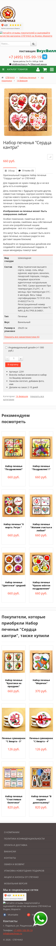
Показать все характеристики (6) (21, 336)
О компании (11, 832)
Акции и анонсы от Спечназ (21, 877)
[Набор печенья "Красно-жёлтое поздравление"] (41, 563)
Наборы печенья (27, 77)
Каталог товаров (17, 69)
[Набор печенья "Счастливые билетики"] (13, 777)
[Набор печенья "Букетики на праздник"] (13, 661)
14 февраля (22, 80)
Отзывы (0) (27, 170)
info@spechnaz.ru (20, 64)
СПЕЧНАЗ (10, 77)
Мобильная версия (15, 883)
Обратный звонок (38, 64)
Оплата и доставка (15, 845)
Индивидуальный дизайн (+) (26, 349)
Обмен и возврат (14, 864)
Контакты (10, 857)
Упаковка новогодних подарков (24, 870)
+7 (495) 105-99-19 (25, 57)
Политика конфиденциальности (24, 838)
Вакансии (10, 851)
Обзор (11, 170)
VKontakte (13, 914)
